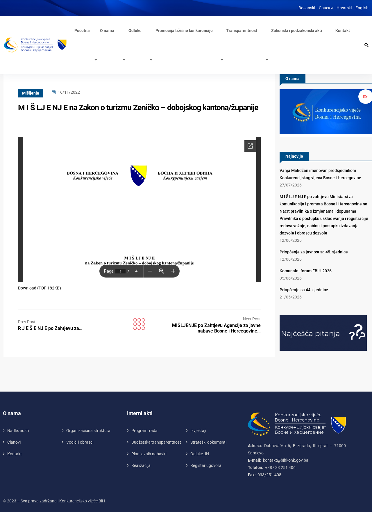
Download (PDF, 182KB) (39, 288)
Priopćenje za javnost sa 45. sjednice (314, 252)
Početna (82, 30)
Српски (326, 8)
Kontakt (342, 30)
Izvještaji (198, 430)
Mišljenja (30, 93)
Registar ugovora (205, 465)
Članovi (14, 442)
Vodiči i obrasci (79, 442)
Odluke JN (199, 453)
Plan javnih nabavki (148, 453)
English (362, 8)
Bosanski (306, 8)
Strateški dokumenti (208, 442)
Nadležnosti (18, 430)
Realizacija (141, 465)
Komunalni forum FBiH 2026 (306, 271)
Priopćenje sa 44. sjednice (304, 289)
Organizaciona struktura (88, 430)
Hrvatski (344, 8)
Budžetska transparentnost (156, 442)
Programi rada (144, 430)
